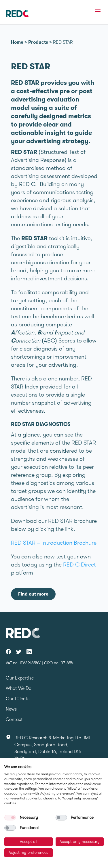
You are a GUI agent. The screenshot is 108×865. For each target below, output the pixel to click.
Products (38, 42)
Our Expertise (20, 678)
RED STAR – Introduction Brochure (53, 542)
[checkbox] (10, 817)
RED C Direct (79, 564)
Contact (14, 719)
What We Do (18, 688)
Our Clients (17, 698)
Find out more (33, 594)
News (11, 709)
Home (17, 42)
